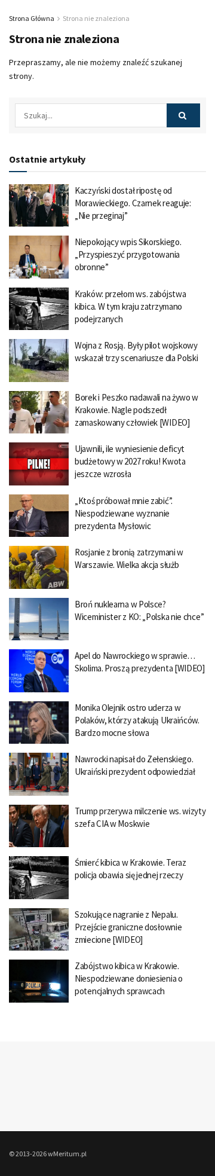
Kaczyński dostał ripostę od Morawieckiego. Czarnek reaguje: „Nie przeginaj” (133, 203)
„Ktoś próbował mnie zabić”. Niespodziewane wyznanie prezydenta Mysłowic (124, 513)
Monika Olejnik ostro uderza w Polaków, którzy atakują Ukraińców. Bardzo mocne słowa (137, 720)
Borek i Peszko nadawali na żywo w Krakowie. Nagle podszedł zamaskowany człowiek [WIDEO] (136, 410)
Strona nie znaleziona (96, 18)
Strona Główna (31, 18)
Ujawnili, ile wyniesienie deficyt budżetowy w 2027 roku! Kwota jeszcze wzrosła (130, 461)
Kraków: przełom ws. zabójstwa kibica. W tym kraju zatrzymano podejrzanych (130, 306)
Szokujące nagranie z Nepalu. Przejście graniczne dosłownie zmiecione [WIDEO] (128, 927)
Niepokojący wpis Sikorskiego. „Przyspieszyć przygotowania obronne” (128, 254)
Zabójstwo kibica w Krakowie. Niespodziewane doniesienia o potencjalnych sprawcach (129, 978)
